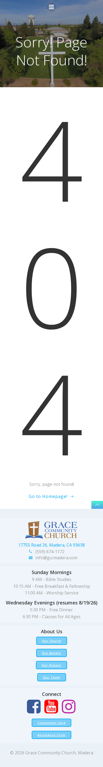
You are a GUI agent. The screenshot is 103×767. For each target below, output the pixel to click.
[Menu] (51, 7)
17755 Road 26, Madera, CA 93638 (51, 545)
